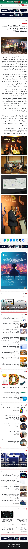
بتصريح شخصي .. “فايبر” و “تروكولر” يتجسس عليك (10, 397)
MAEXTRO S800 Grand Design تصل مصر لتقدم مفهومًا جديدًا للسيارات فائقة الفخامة (10, 363)
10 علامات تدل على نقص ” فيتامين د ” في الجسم (15, 387)
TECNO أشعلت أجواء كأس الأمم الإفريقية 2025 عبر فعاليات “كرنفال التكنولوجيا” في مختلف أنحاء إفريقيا (11, 475)
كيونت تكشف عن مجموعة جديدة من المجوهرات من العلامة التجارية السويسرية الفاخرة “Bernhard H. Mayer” (21, 521)
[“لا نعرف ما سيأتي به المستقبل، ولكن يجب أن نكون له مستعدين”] (23, 410)
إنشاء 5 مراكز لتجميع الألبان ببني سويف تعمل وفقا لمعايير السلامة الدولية (10, 501)
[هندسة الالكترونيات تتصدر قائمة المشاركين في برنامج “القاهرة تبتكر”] (23, 426)
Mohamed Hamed (16, 546)
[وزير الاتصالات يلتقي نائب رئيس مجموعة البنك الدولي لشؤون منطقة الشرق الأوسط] (23, 488)
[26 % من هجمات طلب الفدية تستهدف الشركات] (23, 393)
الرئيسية (24, 20)
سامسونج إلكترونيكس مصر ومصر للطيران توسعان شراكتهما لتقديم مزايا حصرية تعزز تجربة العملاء (11, 318)
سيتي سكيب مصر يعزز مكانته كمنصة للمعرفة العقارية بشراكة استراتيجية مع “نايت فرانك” (10, 358)
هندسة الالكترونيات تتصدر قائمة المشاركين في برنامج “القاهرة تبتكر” (10, 424)
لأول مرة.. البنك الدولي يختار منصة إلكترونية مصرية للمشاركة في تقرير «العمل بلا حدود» (7, 529)
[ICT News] (22, 5)
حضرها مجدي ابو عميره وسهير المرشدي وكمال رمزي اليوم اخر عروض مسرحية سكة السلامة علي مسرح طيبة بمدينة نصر (10, 417)
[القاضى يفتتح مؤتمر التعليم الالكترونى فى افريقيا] (23, 434)
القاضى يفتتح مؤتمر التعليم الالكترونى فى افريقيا (11, 432)
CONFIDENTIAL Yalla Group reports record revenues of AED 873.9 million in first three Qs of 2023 (7, 521)
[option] (14, 303)
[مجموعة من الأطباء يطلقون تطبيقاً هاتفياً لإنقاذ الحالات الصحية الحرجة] (23, 442)
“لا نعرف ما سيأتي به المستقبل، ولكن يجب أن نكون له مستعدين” (10, 408)
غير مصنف (20, 20)
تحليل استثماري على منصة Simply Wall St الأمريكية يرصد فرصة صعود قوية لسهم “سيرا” (11, 325)
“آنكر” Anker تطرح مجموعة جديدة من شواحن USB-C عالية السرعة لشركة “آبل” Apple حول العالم (10, 481)
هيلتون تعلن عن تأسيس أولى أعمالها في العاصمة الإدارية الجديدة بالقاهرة (21, 528)
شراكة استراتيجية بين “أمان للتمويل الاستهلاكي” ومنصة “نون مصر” (14, 308)
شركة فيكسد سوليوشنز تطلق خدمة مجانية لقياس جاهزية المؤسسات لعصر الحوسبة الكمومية (10, 346)
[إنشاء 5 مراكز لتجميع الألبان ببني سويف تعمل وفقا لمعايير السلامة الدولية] (23, 502)
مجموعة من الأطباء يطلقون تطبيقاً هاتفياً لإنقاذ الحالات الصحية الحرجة (10, 440)
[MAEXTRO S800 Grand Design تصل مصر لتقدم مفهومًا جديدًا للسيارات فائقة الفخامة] (23, 364)
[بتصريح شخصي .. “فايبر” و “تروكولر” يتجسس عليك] (23, 399)
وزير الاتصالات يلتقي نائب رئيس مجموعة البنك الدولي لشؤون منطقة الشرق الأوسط (10, 487)
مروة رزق (24, 34)
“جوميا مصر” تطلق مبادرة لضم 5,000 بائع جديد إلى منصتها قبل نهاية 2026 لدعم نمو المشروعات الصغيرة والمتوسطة (10, 352)
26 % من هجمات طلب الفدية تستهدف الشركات (11, 393)
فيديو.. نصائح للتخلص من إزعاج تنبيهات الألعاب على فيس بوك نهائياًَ (14, 465)
